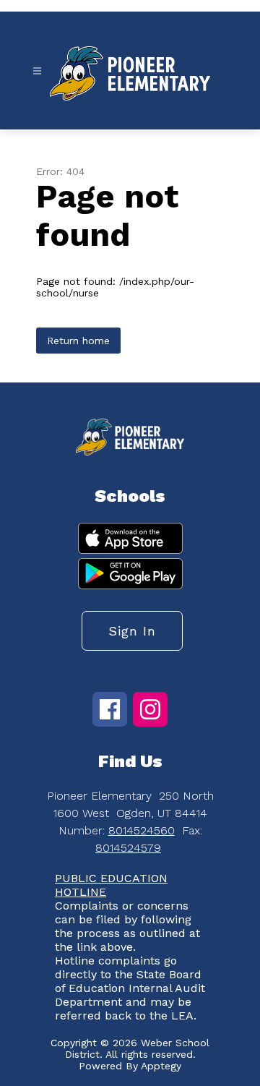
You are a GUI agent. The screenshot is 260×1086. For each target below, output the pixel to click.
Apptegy (161, 1066)
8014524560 (141, 830)
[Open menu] (37, 71)
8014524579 (128, 848)
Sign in (132, 630)
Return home (78, 340)
